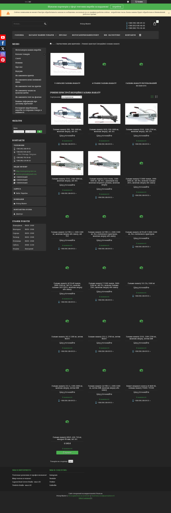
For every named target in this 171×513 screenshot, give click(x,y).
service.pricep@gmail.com (26, 174)
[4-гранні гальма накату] (104, 64)
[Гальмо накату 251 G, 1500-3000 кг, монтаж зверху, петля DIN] (67, 370)
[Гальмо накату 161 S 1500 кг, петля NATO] (67, 321)
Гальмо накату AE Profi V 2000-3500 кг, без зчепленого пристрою (141, 233)
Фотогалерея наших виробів (28, 50)
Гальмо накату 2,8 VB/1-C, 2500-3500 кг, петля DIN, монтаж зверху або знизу (104, 388)
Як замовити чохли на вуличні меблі (25, 91)
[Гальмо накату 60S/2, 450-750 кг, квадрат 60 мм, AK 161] (67, 421)
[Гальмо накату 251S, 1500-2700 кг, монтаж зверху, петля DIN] (141, 321)
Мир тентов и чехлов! (21, 478)
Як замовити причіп (24, 75)
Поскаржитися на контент (79, 496)
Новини (19, 63)
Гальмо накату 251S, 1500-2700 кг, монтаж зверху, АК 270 (141, 130)
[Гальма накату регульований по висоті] (141, 64)
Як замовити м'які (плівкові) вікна (28, 81)
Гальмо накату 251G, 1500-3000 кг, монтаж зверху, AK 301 (67, 180)
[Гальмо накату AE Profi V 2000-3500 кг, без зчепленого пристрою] (141, 216)
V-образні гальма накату (67, 83)
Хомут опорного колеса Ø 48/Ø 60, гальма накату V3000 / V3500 (141, 387)
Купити (68, 452)
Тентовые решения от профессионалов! (29, 475)
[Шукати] (45, 24)
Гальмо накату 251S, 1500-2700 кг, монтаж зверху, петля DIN (141, 338)
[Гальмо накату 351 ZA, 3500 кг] (141, 267)
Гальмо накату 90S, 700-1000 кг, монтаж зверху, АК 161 (67, 130)
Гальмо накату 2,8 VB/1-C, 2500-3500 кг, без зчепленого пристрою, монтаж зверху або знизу (104, 234)
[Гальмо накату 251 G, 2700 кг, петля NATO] (104, 321)
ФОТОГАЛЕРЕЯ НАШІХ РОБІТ (85, 35)
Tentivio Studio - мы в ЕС (22, 485)
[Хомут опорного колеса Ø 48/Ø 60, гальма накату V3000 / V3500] (141, 370)
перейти (116, 6)
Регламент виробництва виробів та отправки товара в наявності (28, 110)
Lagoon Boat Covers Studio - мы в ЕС (26, 482)
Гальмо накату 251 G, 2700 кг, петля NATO (104, 338)
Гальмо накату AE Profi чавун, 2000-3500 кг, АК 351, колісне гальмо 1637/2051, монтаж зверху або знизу (67, 286)
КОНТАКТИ (130, 35)
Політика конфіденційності (103, 496)
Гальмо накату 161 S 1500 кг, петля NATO (67, 338)
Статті (18, 58)
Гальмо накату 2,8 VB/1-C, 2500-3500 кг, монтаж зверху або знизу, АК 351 (67, 234)
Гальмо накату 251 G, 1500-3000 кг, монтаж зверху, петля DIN (67, 387)
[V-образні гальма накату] (67, 64)
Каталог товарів (22, 54)
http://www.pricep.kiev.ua (26, 171)
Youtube (52, 478)
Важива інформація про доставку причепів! (26, 102)
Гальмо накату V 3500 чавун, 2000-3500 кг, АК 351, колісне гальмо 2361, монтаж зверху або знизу (104, 285)
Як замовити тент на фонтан (28, 97)
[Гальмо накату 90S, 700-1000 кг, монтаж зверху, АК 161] (67, 113)
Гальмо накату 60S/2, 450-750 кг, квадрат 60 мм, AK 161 (67, 438)
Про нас (19, 67)
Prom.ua (99, 493)
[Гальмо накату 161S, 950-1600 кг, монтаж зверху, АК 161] (104, 113)
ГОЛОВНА (19, 35)
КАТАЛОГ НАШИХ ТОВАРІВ (41, 35)
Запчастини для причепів (68, 44)
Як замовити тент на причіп (28, 86)
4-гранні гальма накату (104, 83)
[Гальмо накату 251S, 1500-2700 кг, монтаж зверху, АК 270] (141, 113)
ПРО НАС (63, 35)
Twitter (52, 482)
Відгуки (19, 71)
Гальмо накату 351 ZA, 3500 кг (141, 283)
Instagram (53, 475)
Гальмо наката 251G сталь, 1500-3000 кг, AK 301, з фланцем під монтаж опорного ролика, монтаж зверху (104, 182)
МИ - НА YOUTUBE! (112, 35)
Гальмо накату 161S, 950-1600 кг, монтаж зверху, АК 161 (104, 130)
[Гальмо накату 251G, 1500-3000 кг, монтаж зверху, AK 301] (67, 163)
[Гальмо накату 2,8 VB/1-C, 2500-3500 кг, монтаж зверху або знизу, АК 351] (67, 216)
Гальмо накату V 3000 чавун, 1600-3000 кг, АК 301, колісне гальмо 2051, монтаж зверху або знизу (141, 181)
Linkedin (52, 485)
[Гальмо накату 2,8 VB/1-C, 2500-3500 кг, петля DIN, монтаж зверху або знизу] (104, 370)
